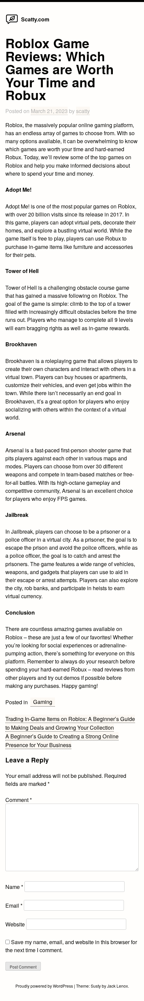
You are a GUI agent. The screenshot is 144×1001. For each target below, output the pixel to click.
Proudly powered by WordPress (44, 986)
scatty (83, 111)
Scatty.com (35, 19)
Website (15, 924)
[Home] (11, 23)
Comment (18, 800)
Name (14, 887)
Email (13, 905)
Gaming (42, 702)
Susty (96, 986)
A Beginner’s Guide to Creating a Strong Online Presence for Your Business (62, 740)
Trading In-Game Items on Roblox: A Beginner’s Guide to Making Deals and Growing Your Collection (70, 723)
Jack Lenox (117, 986)
